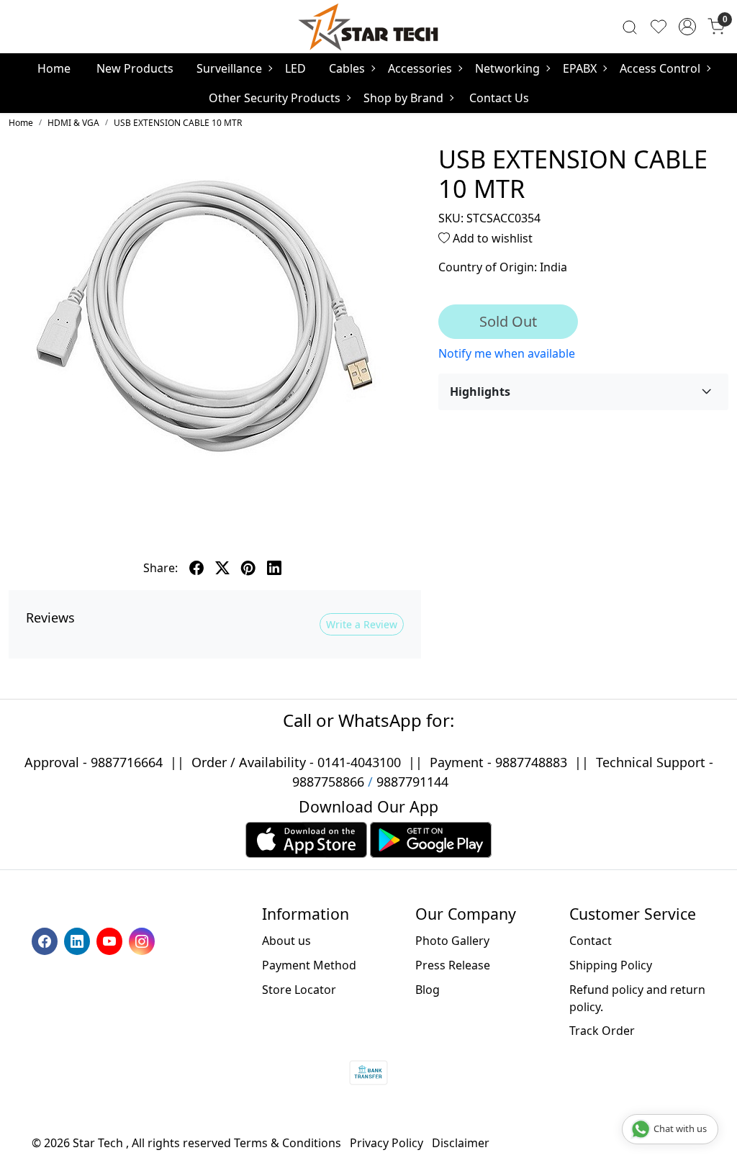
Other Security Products (274, 98)
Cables (347, 68)
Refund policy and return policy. (637, 998)
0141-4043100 (359, 762)
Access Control (660, 68)
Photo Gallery (452, 941)
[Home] (368, 27)
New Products (134, 68)
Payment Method (309, 965)
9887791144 (412, 781)
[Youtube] (111, 940)
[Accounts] (687, 26)
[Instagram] (143, 940)
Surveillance (229, 68)
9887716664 (127, 762)
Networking (507, 68)
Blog (427, 989)
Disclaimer (460, 1143)
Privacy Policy (386, 1143)
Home (54, 68)
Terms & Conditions (287, 1143)
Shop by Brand (403, 98)
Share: (160, 568)
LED (295, 68)
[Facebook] (46, 940)
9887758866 (328, 781)
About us (286, 941)
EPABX (580, 68)
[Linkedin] (79, 940)
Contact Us (499, 98)
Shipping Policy (610, 965)
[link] (629, 26)
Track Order (602, 1030)
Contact (590, 941)
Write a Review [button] (361, 624)
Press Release (452, 965)
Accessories (420, 68)
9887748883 (531, 762)
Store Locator (299, 989)
